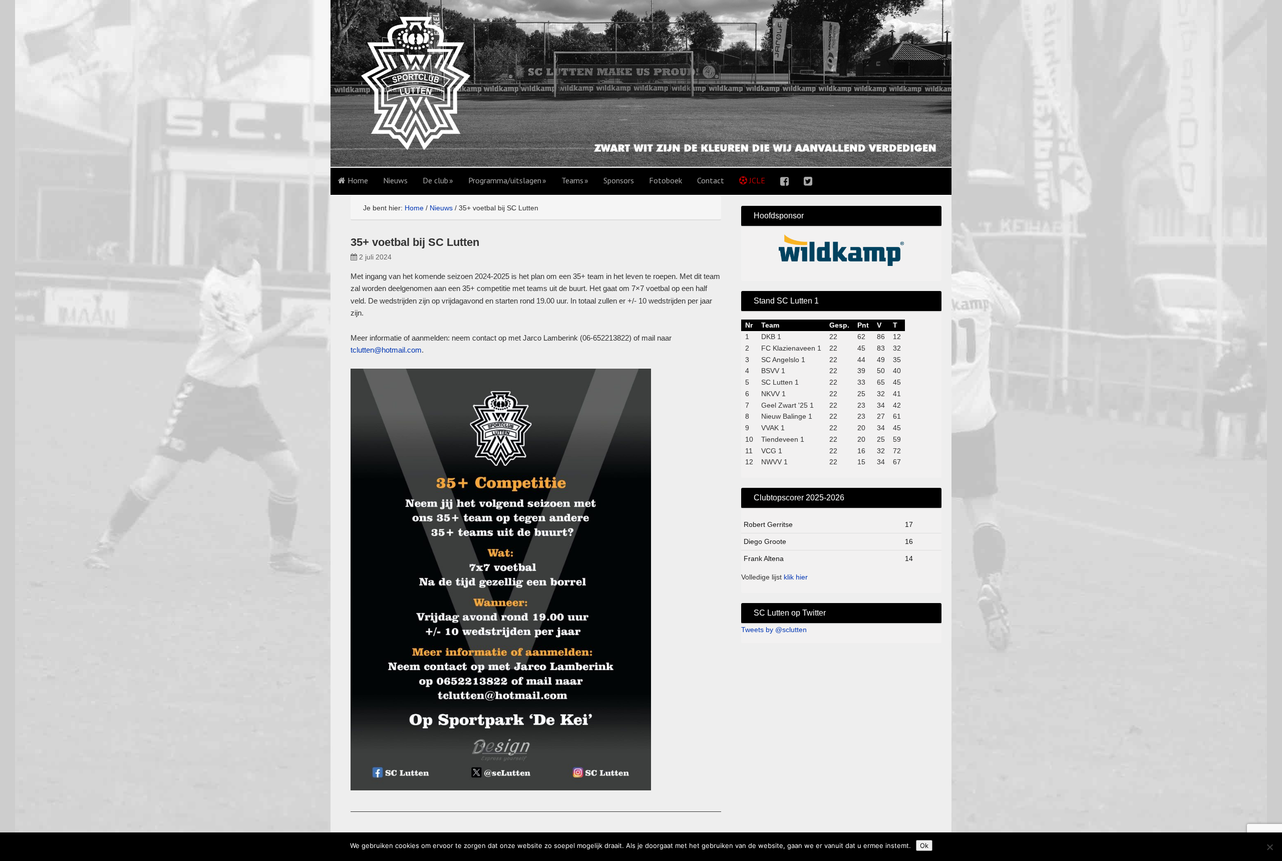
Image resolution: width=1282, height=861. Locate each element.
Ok (924, 845)
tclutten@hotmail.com (386, 350)
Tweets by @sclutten (774, 630)
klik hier (796, 577)
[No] (1269, 847)
